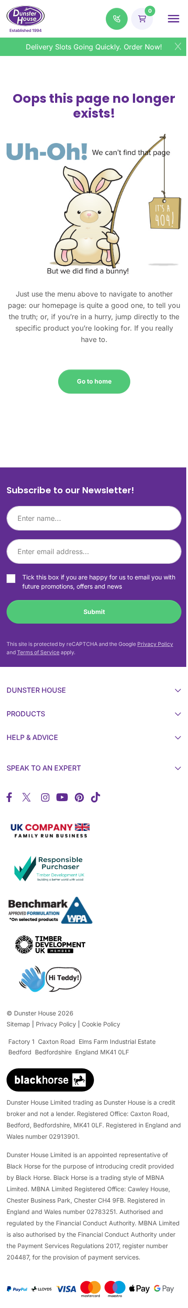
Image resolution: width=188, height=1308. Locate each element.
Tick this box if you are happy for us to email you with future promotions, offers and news (98, 581)
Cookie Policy (101, 1024)
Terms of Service (38, 652)
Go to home (94, 381)
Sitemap (18, 1024)
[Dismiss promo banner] (178, 46)
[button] (117, 19)
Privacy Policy (155, 644)
